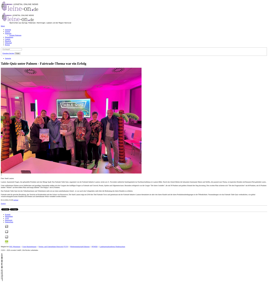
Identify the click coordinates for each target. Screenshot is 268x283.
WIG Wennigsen (14, 247)
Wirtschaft (8, 43)
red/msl (15, 200)
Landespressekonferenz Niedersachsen (112, 247)
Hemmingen (9, 37)
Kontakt (7, 214)
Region (7, 45)
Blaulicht (8, 41)
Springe (7, 31)
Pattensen (8, 33)
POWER (95, 247)
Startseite (8, 30)
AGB (7, 218)
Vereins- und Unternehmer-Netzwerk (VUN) (53, 247)
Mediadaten (9, 216)
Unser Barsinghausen (29, 247)
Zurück (3, 203)
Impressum (8, 220)
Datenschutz (9, 222)
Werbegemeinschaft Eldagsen (80, 247)
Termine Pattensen (15, 35)
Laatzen (7, 39)
